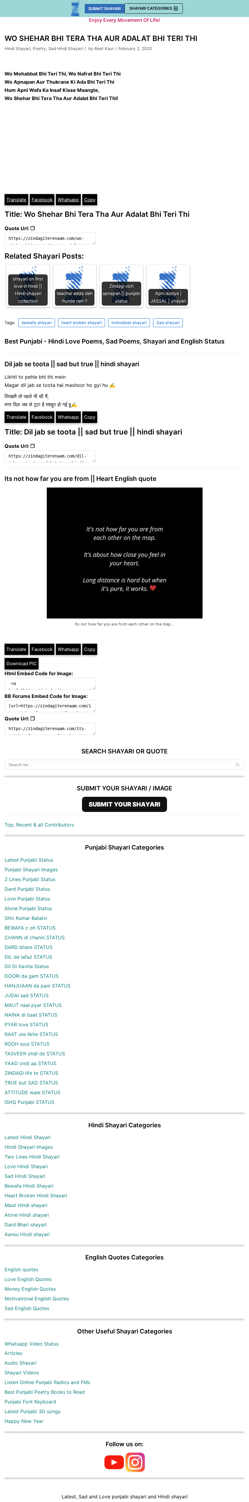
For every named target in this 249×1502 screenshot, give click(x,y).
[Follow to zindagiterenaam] (135, 1470)
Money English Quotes (30, 1289)
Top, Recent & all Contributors (39, 825)
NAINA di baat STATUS (31, 1015)
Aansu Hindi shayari (27, 1234)
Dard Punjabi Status (27, 889)
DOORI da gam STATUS (32, 976)
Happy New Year (24, 1421)
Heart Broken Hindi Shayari (36, 1195)
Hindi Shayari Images (29, 1147)
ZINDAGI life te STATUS (31, 1073)
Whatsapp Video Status (32, 1344)
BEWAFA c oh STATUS (30, 928)
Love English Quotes (28, 1279)
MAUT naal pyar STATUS (33, 1005)
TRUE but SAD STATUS (31, 1083)
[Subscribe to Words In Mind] (114, 1470)
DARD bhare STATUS (29, 947)
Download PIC (21, 663)
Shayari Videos (22, 1373)
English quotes (21, 1269)
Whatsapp (68, 200)
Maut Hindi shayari (26, 1205)
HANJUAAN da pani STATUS (37, 986)
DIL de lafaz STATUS (28, 957)
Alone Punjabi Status (28, 908)
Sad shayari (167, 322)
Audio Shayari (20, 1363)
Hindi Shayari (17, 48)
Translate (16, 200)
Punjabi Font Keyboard (30, 1402)
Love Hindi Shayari (26, 1166)
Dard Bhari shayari (26, 1225)
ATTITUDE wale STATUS (32, 1092)
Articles (13, 1353)
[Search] (237, 764)
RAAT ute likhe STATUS (31, 1034)
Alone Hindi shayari (27, 1215)
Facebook (42, 200)
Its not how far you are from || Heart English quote (80, 478)
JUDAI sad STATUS (27, 995)
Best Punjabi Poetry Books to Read (45, 1392)
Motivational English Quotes (37, 1299)
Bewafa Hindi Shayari (29, 1186)
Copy (89, 200)
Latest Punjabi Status (29, 860)
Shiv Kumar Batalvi (26, 918)
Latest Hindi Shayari (28, 1137)
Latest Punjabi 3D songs (32, 1411)
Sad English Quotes (27, 1308)
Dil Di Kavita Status (27, 966)
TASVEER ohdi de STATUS (35, 1054)
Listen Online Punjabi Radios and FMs (47, 1382)
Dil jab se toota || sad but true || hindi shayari (72, 364)
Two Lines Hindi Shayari (32, 1157)
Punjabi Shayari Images (31, 870)
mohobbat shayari (129, 322)
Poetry (39, 48)
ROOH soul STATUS (27, 1044)
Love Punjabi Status (27, 899)
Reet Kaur (104, 48)
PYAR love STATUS (26, 1024)
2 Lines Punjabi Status (30, 879)
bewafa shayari (37, 322)
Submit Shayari (104, 8)
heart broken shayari (81, 322)
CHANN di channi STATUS (35, 937)
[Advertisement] (124, 148)
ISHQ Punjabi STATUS (29, 1102)
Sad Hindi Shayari (65, 48)
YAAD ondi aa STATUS (30, 1063)
